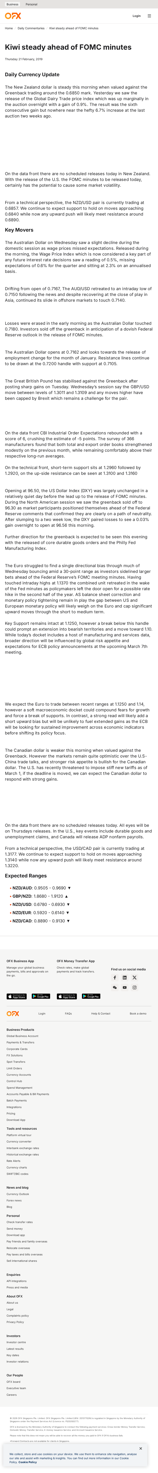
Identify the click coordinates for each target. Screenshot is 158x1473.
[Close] (140, 1448)
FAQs (68, 1013)
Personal (31, 4)
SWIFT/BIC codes (17, 1173)
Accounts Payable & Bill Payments (28, 1094)
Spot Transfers (16, 1061)
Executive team (16, 1388)
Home (9, 28)
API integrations (17, 1281)
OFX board (13, 1381)
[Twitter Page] (134, 977)
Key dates (13, 1355)
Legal (10, 1309)
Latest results (15, 1348)
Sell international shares (22, 1260)
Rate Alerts (13, 1160)
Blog (9, 1206)
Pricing (11, 1113)
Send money (15, 1228)
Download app (16, 1235)
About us (12, 1302)
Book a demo (138, 1013)
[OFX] (13, 16)
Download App (16, 1119)
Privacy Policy (15, 1322)
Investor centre (16, 1342)
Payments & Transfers (20, 1042)
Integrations (14, 1107)
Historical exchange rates (23, 1154)
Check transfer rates (20, 1222)
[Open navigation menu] (149, 16)
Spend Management (19, 1087)
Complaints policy (18, 1315)
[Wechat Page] (114, 987)
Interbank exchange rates (23, 1148)
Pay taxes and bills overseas (25, 1254)
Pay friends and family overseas (27, 1241)
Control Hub (14, 1081)
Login (137, 16)
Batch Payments (17, 1100)
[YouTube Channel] (124, 987)
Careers (12, 1394)
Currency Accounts (19, 1074)
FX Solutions (15, 1055)
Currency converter (19, 1141)
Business (12, 4)
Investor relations (18, 1361)
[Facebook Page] (114, 977)
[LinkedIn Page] (124, 977)
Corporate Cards (17, 1049)
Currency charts (17, 1167)
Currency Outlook (18, 1194)
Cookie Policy (28, 1462)
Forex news (14, 1200)
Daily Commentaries (31, 28)
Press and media (17, 1287)
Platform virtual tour (19, 1135)
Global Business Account (22, 1036)
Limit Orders (14, 1068)
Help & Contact (100, 1013)
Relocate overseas (18, 1248)
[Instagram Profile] (134, 987)
